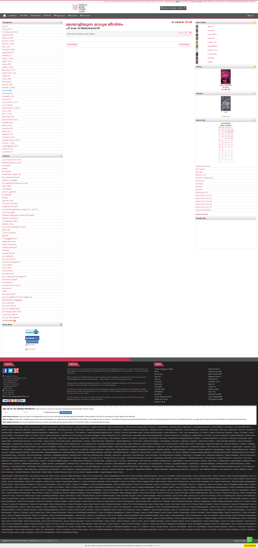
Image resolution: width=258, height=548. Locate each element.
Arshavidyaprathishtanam (201, 427)
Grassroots (233, 438)
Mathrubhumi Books (69, 452)
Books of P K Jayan (38, 527)
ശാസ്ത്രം (8, 143)
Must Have (199, 172)
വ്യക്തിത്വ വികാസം (10, 140)
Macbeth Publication (97, 450)
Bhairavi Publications (114, 430)
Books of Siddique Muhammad (48, 510)
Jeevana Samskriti (121, 444)
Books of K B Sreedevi (56, 487)
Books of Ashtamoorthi (222, 504)
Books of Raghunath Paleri (199, 493)
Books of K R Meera (123, 487)
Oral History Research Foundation (170, 455)
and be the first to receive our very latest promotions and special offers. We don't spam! (48, 409)
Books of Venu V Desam (218, 507)
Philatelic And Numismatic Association (139, 458)
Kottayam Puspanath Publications (177, 447)
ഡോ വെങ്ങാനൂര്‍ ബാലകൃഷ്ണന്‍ (14, 277)
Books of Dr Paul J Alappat (39, 504)
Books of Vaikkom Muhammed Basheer (144, 476)
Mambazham (192, 450)
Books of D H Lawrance (40, 515)
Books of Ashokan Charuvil (165, 487)
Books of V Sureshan (145, 518)
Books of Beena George (32, 521)
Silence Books (131, 464)
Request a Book (151, 2)
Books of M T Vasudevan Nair (92, 476)
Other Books (187, 455)
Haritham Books (77, 441)
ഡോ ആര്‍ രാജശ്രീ (8, 294)
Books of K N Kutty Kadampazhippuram (195, 507)
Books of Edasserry (123, 521)
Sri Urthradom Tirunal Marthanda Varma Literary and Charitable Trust (50, 466)
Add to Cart (183, 33)
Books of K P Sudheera (140, 527)
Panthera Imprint (26, 458)
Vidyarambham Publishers (144, 469)
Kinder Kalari (161, 447)
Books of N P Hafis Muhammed (229, 518)
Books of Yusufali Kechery (10, 498)
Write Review (184, 45)
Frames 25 (125, 438)
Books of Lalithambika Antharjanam (119, 527)
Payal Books (77, 458)
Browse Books (35, 16)
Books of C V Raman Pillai (150, 524)
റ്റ (222, 149)
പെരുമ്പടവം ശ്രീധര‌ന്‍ (10, 315)
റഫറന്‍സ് (7, 152)
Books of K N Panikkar (114, 515)
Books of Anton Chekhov (148, 493)
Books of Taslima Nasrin (10, 490)
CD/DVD (117, 433)
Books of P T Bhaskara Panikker (206, 518)
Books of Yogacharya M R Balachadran (174, 524)
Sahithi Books (212, 461)
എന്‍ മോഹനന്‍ (7, 201)
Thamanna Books (182, 466)
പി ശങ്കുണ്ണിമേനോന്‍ (9, 239)
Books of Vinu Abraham (178, 527)
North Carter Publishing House (93, 455)
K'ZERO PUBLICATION (186, 444)
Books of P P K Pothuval (199, 510)
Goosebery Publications (209, 438)
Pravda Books (237, 458)
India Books (176, 441)
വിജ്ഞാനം (7, 134)
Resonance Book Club (192, 461)
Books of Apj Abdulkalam (93, 490)
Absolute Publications (82, 427)
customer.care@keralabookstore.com (16, 396)
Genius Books (153, 438)
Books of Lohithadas (110, 518)
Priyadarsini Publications (19, 461)
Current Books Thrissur (22, 435)
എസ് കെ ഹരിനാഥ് (9, 306)
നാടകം (6, 79)
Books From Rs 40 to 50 (204, 204)
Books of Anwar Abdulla (14, 521)
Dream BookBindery (237, 435)
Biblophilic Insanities (157, 430)
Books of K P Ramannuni (44, 501)
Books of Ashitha (238, 479)
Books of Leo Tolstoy (128, 482)
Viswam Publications (240, 469)
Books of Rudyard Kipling (215, 513)
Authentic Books (7, 430)
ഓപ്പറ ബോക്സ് (225, 85)
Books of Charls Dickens (103, 507)
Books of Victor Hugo (172, 504)
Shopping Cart (222, 2)
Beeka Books (90, 430)
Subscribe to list (65, 412)
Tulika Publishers (17, 469)
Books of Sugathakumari (194, 521)
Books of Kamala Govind (50, 498)
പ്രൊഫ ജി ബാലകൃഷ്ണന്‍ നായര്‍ (14, 227)
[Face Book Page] (5, 372)
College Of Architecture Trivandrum (220, 433)
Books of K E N (250, 521)
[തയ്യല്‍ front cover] (202, 62)
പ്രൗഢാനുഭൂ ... (213, 54)
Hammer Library (49, 441)
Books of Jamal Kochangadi (146, 496)
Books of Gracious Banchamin (74, 521)
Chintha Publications (170, 433)
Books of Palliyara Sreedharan (71, 476)
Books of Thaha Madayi (181, 513)
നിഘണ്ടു (6, 82)
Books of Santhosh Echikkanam (228, 529)
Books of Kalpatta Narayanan (154, 521)
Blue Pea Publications (192, 430)
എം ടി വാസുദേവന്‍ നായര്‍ (11, 160)
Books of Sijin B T (114, 524)
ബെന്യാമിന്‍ (6, 166)
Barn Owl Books (79, 430)
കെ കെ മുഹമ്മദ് (8, 303)
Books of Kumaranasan (16, 482)
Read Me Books (132, 461)
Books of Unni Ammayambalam (12, 524)
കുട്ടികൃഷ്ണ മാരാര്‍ (9, 242)
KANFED (243, 444)
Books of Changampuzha (221, 490)
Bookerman (18, 433)
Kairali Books (200, 444)
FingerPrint (94, 438)
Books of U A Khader (64, 484)
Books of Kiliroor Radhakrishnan (42, 479)
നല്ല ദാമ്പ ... (211, 26)
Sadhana (203, 461)
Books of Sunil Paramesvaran (30, 498)
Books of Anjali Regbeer (212, 521)
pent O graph (121, 458)
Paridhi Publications (64, 458)
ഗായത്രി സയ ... (213, 50)
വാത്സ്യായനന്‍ (7, 282)
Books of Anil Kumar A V (23, 487)
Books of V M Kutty (52, 524)
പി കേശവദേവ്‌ (7, 271)
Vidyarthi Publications (161, 469)
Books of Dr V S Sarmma (242, 501)
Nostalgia (108, 455)
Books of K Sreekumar (210, 515)
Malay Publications (123, 450)
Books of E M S (194, 496)
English (205, 2)
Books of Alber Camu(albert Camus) (174, 498)
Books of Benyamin (112, 482)
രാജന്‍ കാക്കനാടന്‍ (9, 244)
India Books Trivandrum (189, 441)
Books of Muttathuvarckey (111, 498)
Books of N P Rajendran (84, 524)
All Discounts (200, 181)
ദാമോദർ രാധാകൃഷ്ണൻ (11, 262)
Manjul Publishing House (240, 450)
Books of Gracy (110, 521)
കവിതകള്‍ (8, 50)
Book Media (233, 430)
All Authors (107, 2)
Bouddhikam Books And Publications (35, 433)
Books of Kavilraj (225, 515)
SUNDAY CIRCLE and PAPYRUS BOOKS (125, 466)
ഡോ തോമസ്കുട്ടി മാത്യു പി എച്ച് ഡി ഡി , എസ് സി (20, 209)
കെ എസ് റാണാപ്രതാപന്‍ (11, 285)
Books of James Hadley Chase (113, 490)
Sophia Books (193, 464)
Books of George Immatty (159, 527)
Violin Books (194, 469)
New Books (47, 16)
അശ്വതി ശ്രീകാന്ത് (8, 253)
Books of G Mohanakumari (20, 504)
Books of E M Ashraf (209, 529)
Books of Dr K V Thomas (189, 504)
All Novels (199, 187)
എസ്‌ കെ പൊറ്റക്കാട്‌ (9, 279)
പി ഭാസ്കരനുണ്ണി (8, 212)
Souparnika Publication (207, 464)
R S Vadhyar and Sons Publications (81, 461)
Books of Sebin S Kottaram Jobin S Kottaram (234, 498)
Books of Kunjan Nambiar (84, 507)
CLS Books (204, 433)
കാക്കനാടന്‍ (6, 288)
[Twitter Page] (10, 372)
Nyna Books (127, 455)
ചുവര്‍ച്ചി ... (211, 58)
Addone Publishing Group (116, 427)
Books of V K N (226, 479)
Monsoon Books (145, 452)
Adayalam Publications (98, 427)
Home (156, 372)
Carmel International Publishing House (100, 433)
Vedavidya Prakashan (117, 469)
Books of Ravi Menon (175, 490)
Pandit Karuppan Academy (10, 458)
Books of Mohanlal (194, 498)
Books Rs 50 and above (203, 210)
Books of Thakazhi (219, 476)
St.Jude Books (78, 466)
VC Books (96, 469)
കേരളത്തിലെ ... (213, 46)
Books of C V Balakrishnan (197, 484)
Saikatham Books (248, 461)
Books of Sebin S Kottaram (84, 510)
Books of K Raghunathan (202, 501)
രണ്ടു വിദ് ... (212, 38)
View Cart (157, 377)
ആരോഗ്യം (7, 38)
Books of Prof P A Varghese (44, 490)
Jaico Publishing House (89, 444)
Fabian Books (62, 438)
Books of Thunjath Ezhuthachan (76, 487)
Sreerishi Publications (237, 464)
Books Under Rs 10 (202, 192)
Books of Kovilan (7, 484)
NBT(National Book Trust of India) (243, 452)
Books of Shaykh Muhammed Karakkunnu (16, 527)
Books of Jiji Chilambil (131, 515)
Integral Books (17, 444)
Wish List (213, 2)
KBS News (31, 345)
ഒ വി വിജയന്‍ (7, 189)
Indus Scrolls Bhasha (245, 441)
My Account (86, 16)
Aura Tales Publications (242, 427)
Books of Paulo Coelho (143, 501)
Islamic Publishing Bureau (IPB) (52, 444)
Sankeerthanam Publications (31, 464)
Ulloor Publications (31, 469)
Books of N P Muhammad (240, 504)
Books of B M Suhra (182, 493)
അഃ (231, 132)
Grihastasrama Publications (22, 441)
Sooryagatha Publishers (180, 464)
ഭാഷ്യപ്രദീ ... (211, 30)
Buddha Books (54, 433)
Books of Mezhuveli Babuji (211, 479)
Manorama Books (37, 452)
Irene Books (28, 444)
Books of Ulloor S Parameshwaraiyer (172, 515)
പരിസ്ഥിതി (7, 93)
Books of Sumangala (132, 490)
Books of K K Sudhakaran (81, 484)
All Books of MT (201, 175)
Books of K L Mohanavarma (45, 529)
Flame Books (103, 438)
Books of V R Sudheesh (162, 484)
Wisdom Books (47, 472)
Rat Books (122, 461)
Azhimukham (52, 430)
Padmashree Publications (215, 455)
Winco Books (36, 472)
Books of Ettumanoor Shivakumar (111, 479)
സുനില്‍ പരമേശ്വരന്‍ (9, 247)
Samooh (17, 464)
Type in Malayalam (214, 397)
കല (6, 47)
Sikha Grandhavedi (120, 464)
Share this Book (32, 342)
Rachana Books (99, 461)
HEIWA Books (110, 441)
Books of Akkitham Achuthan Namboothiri (198, 490)
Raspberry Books (111, 461)
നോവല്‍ (8, 88)
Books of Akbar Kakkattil (164, 479)
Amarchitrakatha (162, 427)
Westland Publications (23, 472)
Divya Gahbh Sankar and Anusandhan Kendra (147, 435)
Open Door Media (151, 455)
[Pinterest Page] (16, 372)
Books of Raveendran (26, 490)
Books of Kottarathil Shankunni (87, 479)
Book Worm (251, 430)
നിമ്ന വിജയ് (6, 186)
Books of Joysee (160, 482)
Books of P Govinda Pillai (126, 510)
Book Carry (223, 430)
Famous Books (74, 438)
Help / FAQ (211, 392)
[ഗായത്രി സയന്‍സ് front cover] (202, 50)
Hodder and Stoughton (151, 441)
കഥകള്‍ (8, 44)
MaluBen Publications (179, 450)
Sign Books (108, 464)
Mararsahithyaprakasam (53, 452)
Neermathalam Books (9, 455)
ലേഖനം (7, 126)
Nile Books (47, 455)
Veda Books (105, 469)
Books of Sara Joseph (215, 484)
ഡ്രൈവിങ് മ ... (213, 34)
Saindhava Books (7, 464)
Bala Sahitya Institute (65, 430)
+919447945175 (184, 2)
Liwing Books (63, 450)
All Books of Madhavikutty (204, 178)
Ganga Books (143, 438)
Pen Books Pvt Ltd (96, 458)
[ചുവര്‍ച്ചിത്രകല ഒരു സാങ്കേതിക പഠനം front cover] (202, 58)
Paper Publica (37, 458)
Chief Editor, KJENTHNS (10, 204)
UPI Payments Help (214, 399)
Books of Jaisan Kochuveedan (56, 513)
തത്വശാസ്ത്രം (9, 73)
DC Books (34, 435)
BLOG (251, 16)
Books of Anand (166, 513)
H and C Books (37, 441)
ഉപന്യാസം (8, 41)
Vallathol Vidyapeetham (83, 469)
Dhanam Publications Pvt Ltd (110, 435)
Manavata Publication (205, 450)
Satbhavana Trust (73, 464)
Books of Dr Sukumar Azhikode (185, 487)
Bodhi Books (214, 430)
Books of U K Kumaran (110, 493)
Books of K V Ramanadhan (197, 527)
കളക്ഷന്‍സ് (8, 52)
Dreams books (250, 435)
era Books (32, 438)
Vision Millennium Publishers (209, 469)
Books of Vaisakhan (26, 532)
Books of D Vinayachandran (180, 510)
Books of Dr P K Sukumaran (143, 484)
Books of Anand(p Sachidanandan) (143, 487)
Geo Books (163, 438)
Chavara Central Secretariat (153, 433)
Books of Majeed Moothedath (222, 501)
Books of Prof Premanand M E (52, 521)
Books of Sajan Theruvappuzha (144, 507)
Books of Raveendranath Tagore (65, 479)
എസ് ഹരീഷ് (6, 268)
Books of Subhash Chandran (123, 484)
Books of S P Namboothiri (76, 518)
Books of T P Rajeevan (66, 507)
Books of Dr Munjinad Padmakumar (168, 507)
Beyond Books (101, 430)
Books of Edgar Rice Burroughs (182, 501)
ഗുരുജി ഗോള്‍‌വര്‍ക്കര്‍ (10, 206)
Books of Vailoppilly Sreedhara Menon (236, 484)
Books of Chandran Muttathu (34, 524)
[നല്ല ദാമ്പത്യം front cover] (202, 27)
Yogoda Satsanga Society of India (111, 472)
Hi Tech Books (137, 441)
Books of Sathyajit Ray (217, 510)
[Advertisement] (225, 234)
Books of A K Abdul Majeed (221, 524)
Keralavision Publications (147, 447)
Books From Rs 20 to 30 (204, 198)
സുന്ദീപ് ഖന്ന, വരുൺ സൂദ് (11, 174)
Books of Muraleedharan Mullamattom (102, 487)
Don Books (207, 435)
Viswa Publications (226, 469)
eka (26, 438)
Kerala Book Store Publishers (46, 447)
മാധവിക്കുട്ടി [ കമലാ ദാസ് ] (11, 312)
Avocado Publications (39, 430)
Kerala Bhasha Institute (28, 447)
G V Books (133, 438)
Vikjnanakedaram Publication (179, 469)
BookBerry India (7, 433)
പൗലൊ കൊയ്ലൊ (9, 233)
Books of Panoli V (215, 493)
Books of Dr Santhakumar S (122, 507)
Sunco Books (106, 466)
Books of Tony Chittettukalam (238, 507)
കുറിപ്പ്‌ (7, 58)
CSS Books (243, 433)
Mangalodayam (219, 450)
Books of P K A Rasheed (122, 529)
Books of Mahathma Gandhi (148, 515)
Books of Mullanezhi (143, 510)
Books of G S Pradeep (9, 518)
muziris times (156, 452)
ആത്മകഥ (7, 35)
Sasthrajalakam (61, 464)
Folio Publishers (115, 438)
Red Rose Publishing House (162, 461)
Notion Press (116, 455)
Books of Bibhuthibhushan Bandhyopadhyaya (213, 487)
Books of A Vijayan (61, 501)
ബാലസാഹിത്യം (11, 108)
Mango (228, 450)
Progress (43, 461)
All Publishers (115, 2)
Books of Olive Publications (246, 496)
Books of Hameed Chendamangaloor (61, 515)
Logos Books (74, 450)
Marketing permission (52, 412)
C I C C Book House (66, 433)
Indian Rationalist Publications (226, 441)
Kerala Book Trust (64, 447)
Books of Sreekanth (205, 504)
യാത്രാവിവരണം (10, 120)
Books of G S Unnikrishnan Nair (57, 527)
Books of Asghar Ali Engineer (184, 518)
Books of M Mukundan (183, 476)
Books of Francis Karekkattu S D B (202, 482)
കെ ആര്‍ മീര (6, 195)
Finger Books (84, 438)
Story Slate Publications (93, 466)
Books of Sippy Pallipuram (21, 479)
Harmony (87, 441)
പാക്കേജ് (8, 96)
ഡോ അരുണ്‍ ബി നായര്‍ (11, 177)
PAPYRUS (54, 458)
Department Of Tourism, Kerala (71, 435)
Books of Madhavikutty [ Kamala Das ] (117, 476)
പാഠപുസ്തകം (10, 102)
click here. (173, 419)
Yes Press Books (78, 472)
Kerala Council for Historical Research (84, 447)
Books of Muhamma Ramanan (111, 504)
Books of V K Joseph (132, 513)
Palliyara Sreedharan (231, 455)
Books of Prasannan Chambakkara (244, 515)
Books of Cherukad (75, 504)
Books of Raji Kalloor (67, 524)
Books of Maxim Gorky (37, 513)
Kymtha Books (225, 447)
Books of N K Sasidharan (68, 498)
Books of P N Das (9, 496)
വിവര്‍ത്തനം (8, 137)
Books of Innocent (100, 524)
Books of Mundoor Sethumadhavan (243, 524)
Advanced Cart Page (215, 372)
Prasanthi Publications (224, 458)
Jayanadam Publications (106, 444)
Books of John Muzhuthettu (24, 529)
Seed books (99, 464)
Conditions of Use (214, 382)
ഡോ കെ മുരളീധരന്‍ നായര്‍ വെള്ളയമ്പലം (17, 297)
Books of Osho (55, 476)
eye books (53, 438)
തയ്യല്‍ (210, 62)
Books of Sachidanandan (248, 493)
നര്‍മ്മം (6, 76)
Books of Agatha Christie (145, 482)
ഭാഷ (6, 111)
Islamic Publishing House (72, 444)
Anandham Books (176, 427)
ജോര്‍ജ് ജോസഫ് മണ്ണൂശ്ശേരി (12, 300)
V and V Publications (67, 469)
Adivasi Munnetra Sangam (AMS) (136, 427)
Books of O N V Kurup (147, 479)
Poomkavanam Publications (163, 458)
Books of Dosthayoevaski (125, 501)
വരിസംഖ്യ (6, 131)
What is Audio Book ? (215, 374)
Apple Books (187, 427)
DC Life (42, 435)
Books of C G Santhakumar (97, 515)
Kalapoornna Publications (214, 444)
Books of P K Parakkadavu (130, 498)
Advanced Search (126, 2)
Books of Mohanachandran (106, 496)
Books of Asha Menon (67, 496)
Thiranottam (204, 466)
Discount (7, 29)
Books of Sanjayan (77, 490)
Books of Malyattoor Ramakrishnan (19, 493)
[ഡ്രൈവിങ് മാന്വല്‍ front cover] (202, 35)
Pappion (46, 458)
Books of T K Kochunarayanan (169, 529)
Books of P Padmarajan (179, 484)
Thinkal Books (194, 466)
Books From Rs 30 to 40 (204, 201)
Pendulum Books (109, 458)
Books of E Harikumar (63, 529)
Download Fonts (213, 394)
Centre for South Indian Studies (132, 433)
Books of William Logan (42, 518)
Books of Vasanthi (75, 501)
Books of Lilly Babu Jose (96, 527)
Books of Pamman (194, 479)
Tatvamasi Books (157, 466)
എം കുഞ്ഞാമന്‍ (8, 256)
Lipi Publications (29, 450)
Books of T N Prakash (208, 496)
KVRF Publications (213, 447)
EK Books (20, 438)
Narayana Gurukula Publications (201, 452)
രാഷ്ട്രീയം (7, 123)
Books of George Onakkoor (236, 510)
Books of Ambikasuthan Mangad (67, 532)
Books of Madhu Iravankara (217, 527)
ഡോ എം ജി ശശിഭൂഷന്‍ (10, 317)
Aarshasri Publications (66, 427)
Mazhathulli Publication (121, 452)
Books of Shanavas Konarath (26, 510)
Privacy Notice (213, 379)
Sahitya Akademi (235, 461)
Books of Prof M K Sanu (166, 493)
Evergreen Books (42, 438)
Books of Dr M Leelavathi (26, 501)
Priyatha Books (34, 461)
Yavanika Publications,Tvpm (63, 472)
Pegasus (85, 458)
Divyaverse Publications (171, 435)
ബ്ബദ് (225, 112)
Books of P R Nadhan (94, 518)
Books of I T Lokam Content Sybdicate (153, 490)
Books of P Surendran (40, 487)
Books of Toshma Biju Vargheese (30, 507)
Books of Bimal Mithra (25, 518)
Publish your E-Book (161, 399)
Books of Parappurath (94, 493)
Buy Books (73, 16)
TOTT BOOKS (6, 469)
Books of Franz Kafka (180, 496)
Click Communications (191, 433)
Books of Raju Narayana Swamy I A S (68, 482)
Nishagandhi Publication (61, 455)
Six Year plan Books (155, 464)
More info (157, 545)
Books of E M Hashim (164, 496)
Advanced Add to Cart (138, 2)
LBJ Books (247, 447)
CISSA (181, 433)
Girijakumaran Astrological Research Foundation (184, 438)
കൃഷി (7, 61)
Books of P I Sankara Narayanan (232, 521)
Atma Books (229, 427)
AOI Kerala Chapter (16, 427)
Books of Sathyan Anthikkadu (163, 518)
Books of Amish (137, 521)
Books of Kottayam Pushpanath (93, 482)
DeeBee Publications (53, 435)
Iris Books (37, 444)
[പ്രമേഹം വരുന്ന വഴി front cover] (202, 42)
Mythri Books (167, 452)
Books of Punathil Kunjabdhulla (237, 476)
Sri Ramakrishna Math (18, 466)
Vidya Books (130, 469)
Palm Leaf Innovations (247, 455)
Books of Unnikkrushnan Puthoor (89, 498)
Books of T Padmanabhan (240, 490)
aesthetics (152, 427)
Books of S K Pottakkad (167, 476)
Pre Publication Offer (10, 32)
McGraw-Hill (134, 452)
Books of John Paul (88, 501)
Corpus (236, 433)
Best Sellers (24, 16)
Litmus (38, 450)
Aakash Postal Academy (50, 427)
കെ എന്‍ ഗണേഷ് (8, 259)
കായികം (6, 55)
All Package (199, 184)
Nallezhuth (185, 452)
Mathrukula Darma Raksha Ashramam (90, 452)
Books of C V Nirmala (20, 513)
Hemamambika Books (123, 441)
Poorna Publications (180, 458)
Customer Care (177, 2)
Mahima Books (110, 450)
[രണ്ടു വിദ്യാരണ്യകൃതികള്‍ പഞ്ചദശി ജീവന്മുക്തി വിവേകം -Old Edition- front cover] (202, 38)
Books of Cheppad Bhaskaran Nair (19, 515)
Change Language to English (163, 369)
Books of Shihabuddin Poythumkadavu (242, 487)
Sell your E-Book (159, 402)
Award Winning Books (203, 166)
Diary (5, 26)
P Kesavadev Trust (199, 455)
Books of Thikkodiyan (248, 529)
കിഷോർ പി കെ (7, 224)
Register (246, 2)
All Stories (199, 190)
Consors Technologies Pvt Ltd (47, 541)
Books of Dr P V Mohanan (161, 501)
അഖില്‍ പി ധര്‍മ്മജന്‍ (9, 180)
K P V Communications (170, 444)
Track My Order (159, 389)
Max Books (108, 452)
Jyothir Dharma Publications (152, 444)
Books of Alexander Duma (58, 504)
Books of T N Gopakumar (53, 493)
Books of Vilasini (37, 493)
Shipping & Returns (214, 377)
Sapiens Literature (48, 464)
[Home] (4, 15)
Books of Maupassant (59, 518)
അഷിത (5, 198)
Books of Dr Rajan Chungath (125, 496)
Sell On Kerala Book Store (163, 397)
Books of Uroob (49, 482)
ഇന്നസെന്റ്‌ (6, 230)
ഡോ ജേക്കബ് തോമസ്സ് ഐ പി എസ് (15, 183)
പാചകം (6, 99)
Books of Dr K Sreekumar (33, 482)
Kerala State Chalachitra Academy (126, 447)
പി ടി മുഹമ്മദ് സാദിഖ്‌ (9, 221)
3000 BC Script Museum (32, 427)
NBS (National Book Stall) (221, 452)
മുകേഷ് (5, 236)
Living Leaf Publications (50, 450)
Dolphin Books (197, 435)
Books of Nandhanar (50, 507)
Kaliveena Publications (231, 444)
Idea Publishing (165, 441)
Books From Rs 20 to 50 (204, 207)
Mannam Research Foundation (20, 452)
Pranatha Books (210, 458)
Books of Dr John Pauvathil (150, 513)
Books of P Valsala (180, 479)
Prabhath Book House (195, 458)
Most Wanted (200, 169)
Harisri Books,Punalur (63, 441)
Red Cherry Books (145, 461)
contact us (108, 419)
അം (228, 132)
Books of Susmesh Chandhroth (24, 484)
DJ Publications (186, 435)
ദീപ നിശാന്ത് (6, 171)
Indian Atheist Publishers (207, 441)
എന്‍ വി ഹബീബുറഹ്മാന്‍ (10, 309)
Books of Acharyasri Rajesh (202, 476)
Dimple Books (126, 435)
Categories (12, 16)
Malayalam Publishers (163, 450)
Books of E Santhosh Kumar (106, 501)
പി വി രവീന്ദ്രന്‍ (7, 265)
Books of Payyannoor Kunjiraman (74, 493)
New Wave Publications (34, 455)
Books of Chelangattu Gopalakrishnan (111, 513)
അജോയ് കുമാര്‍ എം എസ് (11, 163)
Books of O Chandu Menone (127, 518)
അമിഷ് (4, 169)
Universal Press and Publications (49, 469)
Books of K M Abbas (198, 513)
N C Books (176, 452)
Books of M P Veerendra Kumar (178, 482)
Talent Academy (144, 466)
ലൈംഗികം (7, 128)
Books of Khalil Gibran (131, 479)
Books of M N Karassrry (231, 493)
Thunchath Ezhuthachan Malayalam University (225, 466)
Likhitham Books (16, 450)
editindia (12, 438)
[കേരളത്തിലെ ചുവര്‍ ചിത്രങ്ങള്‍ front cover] (202, 46)
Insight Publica (6, 444)
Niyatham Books (75, 455)
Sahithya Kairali (224, 461)
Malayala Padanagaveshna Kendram (143, 450)
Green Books (242, 438)
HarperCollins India (98, 441)
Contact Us (160, 2)
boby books (204, 430)
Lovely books (84, 450)
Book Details (72, 45)
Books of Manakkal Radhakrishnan (101, 529)
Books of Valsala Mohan (194, 515)
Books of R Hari (81, 515)
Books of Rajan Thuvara (91, 504)
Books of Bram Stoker (156, 504)
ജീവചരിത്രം (8, 70)
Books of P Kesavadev (209, 498)
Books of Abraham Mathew (175, 521)
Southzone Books (222, 464)
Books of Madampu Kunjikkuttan (47, 496)
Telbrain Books (170, 466)
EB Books (5, 438)
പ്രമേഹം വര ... (213, 42)
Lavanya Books (237, 447)
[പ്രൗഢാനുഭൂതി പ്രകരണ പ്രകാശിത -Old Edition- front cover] (202, 54)
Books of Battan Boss (222, 482)
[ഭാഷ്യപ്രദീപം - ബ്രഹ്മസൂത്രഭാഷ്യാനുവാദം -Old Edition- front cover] (202, 31)
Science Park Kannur (87, 464)
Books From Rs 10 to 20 (204, 195)
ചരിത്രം (6, 64)
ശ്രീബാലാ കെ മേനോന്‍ (10, 218)
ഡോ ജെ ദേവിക (8, 274)
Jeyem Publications (135, 444)
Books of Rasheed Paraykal (131, 524)
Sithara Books (142, 464)
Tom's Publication (248, 466)
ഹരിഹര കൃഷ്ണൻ (9, 192)
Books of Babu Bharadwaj (160, 510)
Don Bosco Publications (221, 435)
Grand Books (223, 438)
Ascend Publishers (217, 427)
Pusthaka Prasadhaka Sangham (58, 461)
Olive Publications (138, 455)
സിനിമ (7, 149)
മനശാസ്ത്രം (8, 117)
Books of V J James (66, 510)
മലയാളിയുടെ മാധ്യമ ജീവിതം (94, 25)
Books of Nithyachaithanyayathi (101, 484)
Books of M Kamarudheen (94, 521)
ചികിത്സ (7, 67)
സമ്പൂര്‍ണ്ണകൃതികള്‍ (10, 146)
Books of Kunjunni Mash (78, 527)
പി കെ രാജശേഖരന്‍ (83, 28)
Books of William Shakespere (150, 498)
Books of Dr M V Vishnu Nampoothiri (135, 504)
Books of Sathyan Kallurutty (85, 496)
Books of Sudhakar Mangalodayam (243, 482)
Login (254, 2)
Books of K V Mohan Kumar (25, 496)
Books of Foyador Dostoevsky (190, 529)
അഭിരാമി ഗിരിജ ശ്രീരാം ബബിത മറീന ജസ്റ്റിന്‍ (18, 215)
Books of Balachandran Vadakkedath (144, 529)
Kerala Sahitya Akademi (105, 447)
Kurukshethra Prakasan (198, 447)
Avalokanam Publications (22, 430)
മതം (7, 114)
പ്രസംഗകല (7, 105)
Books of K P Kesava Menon (46, 484)
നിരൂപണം (7, 85)
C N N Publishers (80, 433)
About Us (211, 384)
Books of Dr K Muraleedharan (45, 532)
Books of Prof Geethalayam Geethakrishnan (82, 513)
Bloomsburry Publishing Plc (174, 430)
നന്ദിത (4, 291)
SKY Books (167, 464)
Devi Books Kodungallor (92, 435)
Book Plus (241, 430)
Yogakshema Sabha (92, 472)
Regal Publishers (177, 461)
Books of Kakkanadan (62, 490)
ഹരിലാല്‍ (5, 250)
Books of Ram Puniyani (80, 529)
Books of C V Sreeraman (237, 527)
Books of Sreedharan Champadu (199, 524)
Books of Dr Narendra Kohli (226, 496)
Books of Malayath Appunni (129, 493)
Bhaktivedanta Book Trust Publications (136, 430)
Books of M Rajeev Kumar (10, 532)
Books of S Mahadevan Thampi (105, 510)
